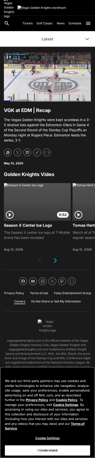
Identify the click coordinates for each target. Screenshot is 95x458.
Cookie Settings (65, 405)
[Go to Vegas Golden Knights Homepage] (42, 8)
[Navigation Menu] (88, 23)
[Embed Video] (47, 152)
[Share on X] (17, 152)
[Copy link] (37, 152)
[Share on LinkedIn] (27, 152)
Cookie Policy (66, 400)
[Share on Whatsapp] (8, 152)
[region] (47, 412)
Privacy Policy (37, 400)
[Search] (7, 23)
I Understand (48, 450)
